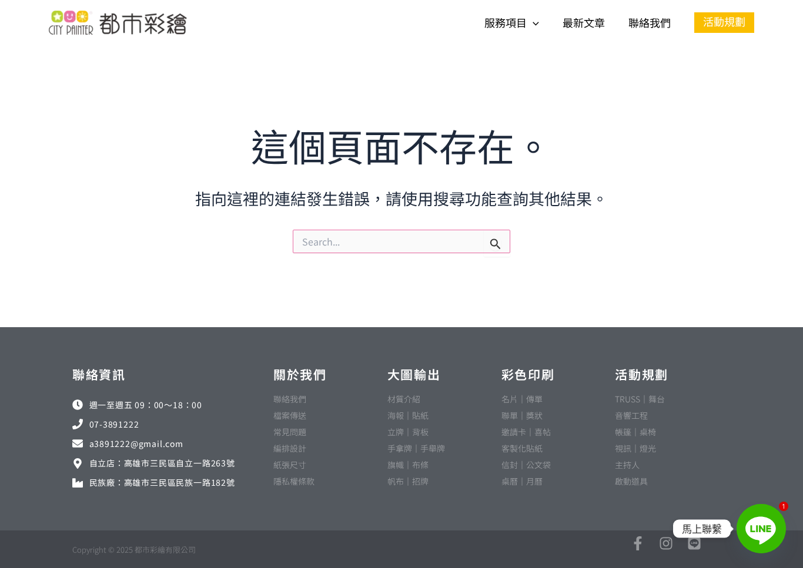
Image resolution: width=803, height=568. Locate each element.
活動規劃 (641, 374)
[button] (533, 22)
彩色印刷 (528, 374)
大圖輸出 (414, 374)
